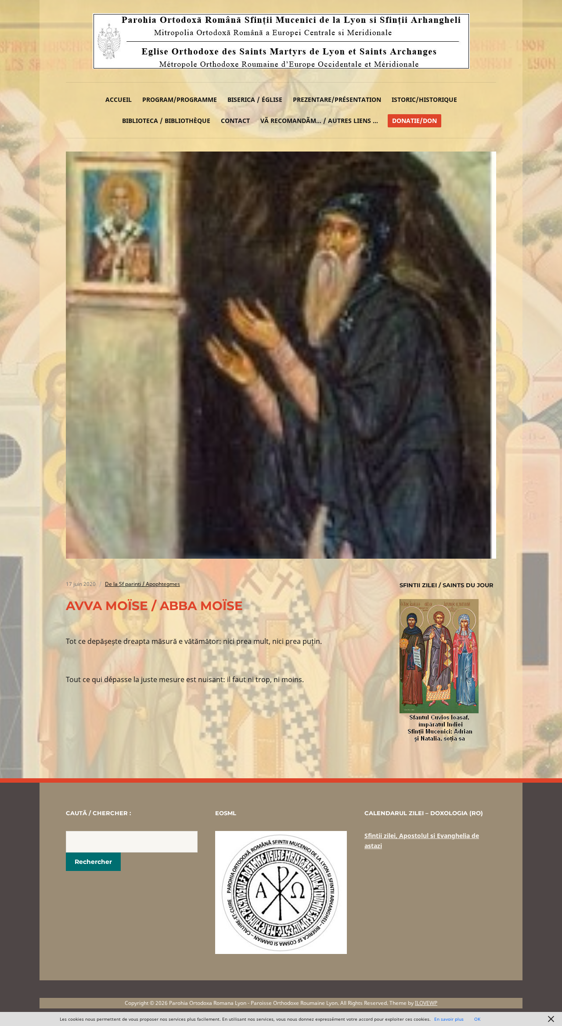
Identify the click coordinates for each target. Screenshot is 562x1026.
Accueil (118, 99)
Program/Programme (179, 99)
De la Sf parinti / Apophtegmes (142, 584)
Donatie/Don (414, 120)
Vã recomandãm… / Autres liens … (319, 120)
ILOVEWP (426, 1003)
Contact (235, 120)
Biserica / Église (254, 99)
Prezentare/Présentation (337, 99)
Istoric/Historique (424, 99)
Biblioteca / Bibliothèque (166, 120)
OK (477, 1019)
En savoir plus (449, 1019)
